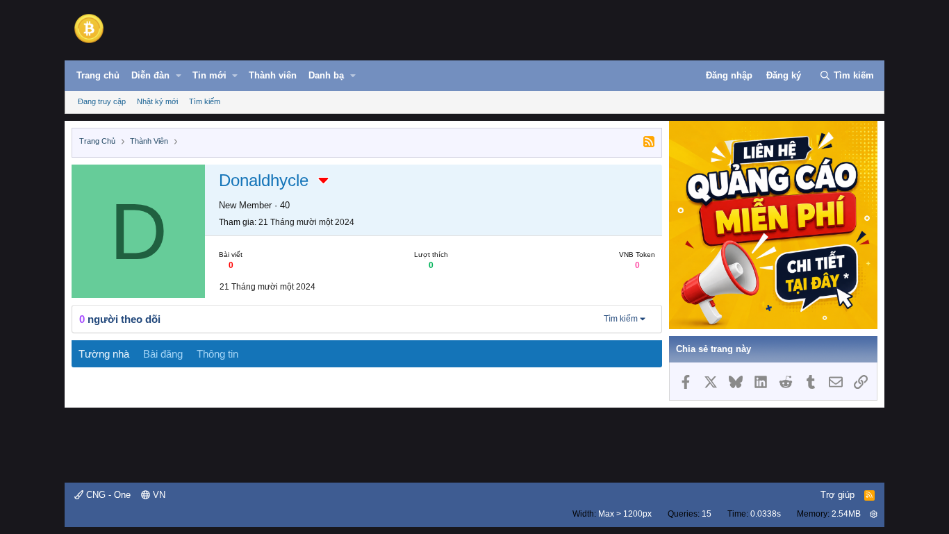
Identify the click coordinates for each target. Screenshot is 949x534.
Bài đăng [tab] (163, 354)
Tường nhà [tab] (104, 354)
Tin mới (209, 75)
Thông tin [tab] (217, 354)
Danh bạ (326, 75)
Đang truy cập (102, 101)
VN (157, 495)
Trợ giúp (837, 495)
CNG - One (107, 495)
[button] (178, 75)
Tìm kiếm (204, 101)
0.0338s (765, 514)
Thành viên (273, 75)
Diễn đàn (150, 75)
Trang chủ (97, 75)
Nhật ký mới (157, 101)
